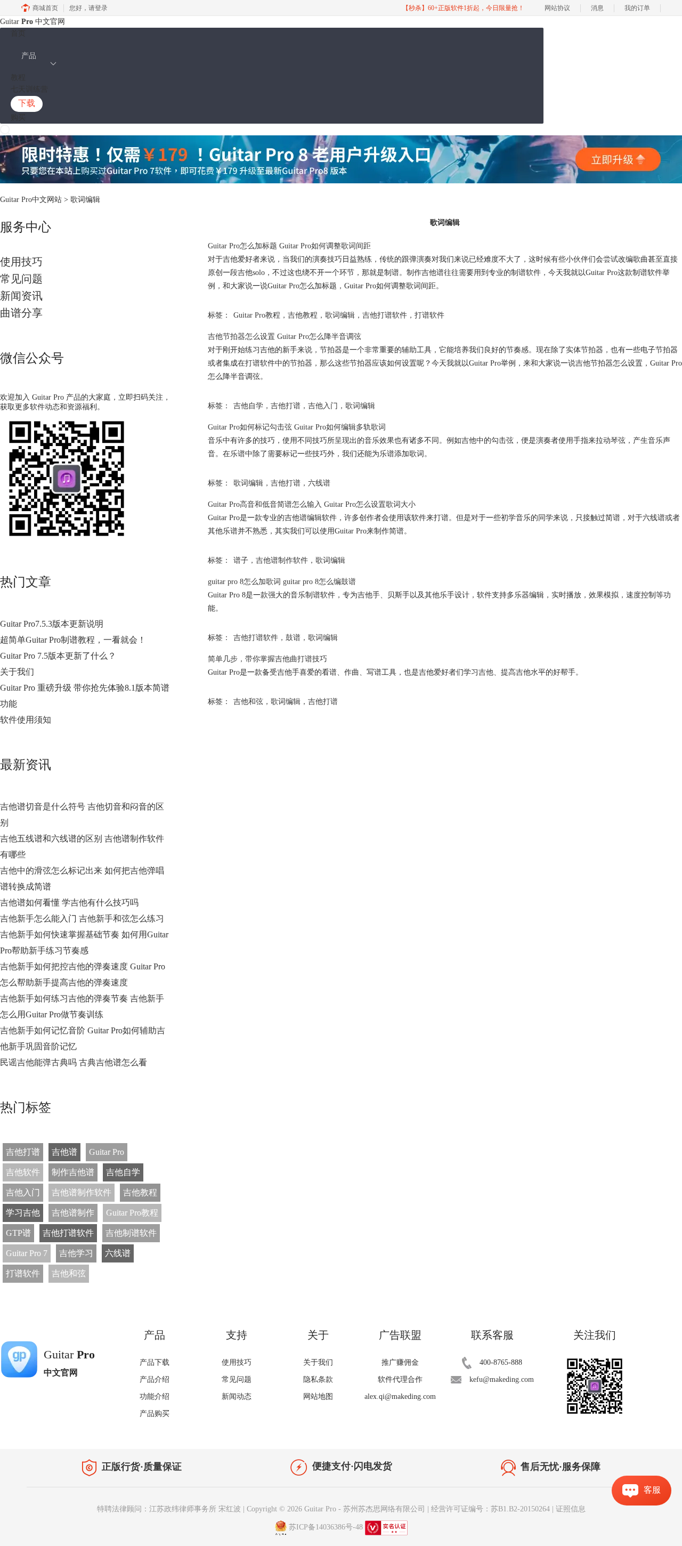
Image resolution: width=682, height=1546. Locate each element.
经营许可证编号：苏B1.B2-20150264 (490, 1509)
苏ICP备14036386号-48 (326, 1527)
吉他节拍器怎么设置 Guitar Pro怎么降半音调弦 (284, 337)
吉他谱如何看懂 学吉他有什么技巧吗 (69, 902)
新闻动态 (236, 1397)
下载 (26, 103)
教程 (18, 78)
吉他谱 (64, 1151)
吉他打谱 (23, 1151)
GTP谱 (18, 1232)
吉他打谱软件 (68, 1232)
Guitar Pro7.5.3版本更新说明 (51, 623)
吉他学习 (76, 1253)
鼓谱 (293, 638)
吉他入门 (23, 1192)
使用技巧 (21, 262)
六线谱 (118, 1253)
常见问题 (21, 279)
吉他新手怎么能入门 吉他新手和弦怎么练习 (82, 918)
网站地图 (318, 1397)
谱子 (240, 560)
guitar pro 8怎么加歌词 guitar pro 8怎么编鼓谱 (282, 582)
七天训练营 (29, 89)
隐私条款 (318, 1379)
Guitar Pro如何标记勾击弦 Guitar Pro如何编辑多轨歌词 (297, 427)
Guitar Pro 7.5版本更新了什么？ (58, 655)
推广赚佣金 (400, 1362)
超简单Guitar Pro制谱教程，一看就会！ (73, 639)
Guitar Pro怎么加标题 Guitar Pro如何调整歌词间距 (289, 246)
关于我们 (17, 671)
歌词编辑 (340, 315)
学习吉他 (23, 1212)
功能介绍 (154, 1397)
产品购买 (154, 1414)
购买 (18, 118)
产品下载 (154, 1362)
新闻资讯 (21, 296)
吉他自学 (123, 1172)
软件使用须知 (25, 719)
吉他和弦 (69, 1273)
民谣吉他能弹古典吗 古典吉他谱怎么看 (73, 1062)
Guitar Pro (106, 1151)
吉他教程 (140, 1192)
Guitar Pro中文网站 (31, 200)
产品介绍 (154, 1379)
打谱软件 (23, 1273)
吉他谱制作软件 (81, 1192)
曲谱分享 (21, 313)
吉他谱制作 (73, 1212)
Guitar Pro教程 (132, 1212)
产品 (28, 56)
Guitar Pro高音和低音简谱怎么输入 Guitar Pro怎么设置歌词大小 (312, 504)
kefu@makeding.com (501, 1379)
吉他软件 (23, 1172)
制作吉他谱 (73, 1172)
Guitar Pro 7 (26, 1253)
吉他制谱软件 (131, 1232)
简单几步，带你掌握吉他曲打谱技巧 (267, 659)
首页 (18, 33)
